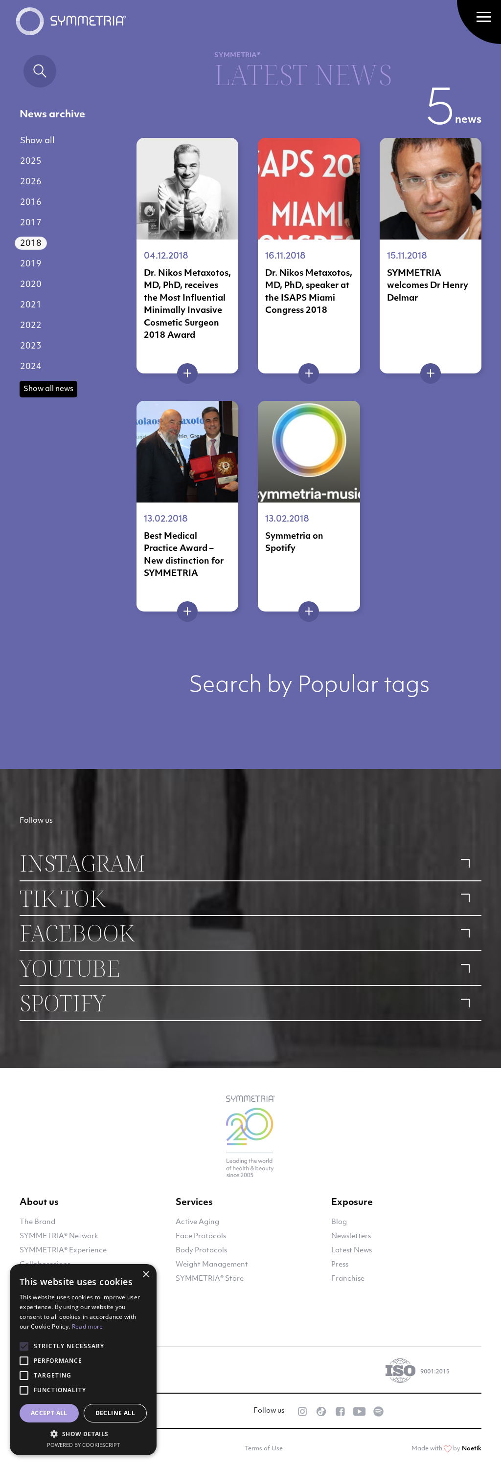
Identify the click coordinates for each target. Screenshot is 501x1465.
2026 (31, 182)
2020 (31, 285)
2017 (31, 223)
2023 (31, 346)
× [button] (145, 1274)
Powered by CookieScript (83, 1444)
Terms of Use (264, 1449)
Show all (37, 141)
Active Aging (197, 1222)
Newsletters (351, 1236)
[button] (83, 1434)
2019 (31, 264)
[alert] (83, 1359)
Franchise (347, 1279)
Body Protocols (201, 1250)
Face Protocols (201, 1236)
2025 (31, 161)
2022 (31, 326)
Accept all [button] (49, 1413)
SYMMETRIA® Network (59, 1236)
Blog (339, 1222)
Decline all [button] (115, 1413)
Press (339, 1264)
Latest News (351, 1250)
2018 (31, 244)
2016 (31, 202)
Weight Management (212, 1264)
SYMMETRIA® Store (210, 1279)
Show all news (48, 389)
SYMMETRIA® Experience (63, 1250)
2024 (31, 367)
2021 (31, 305)
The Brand (37, 1222)
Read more (87, 1326)
